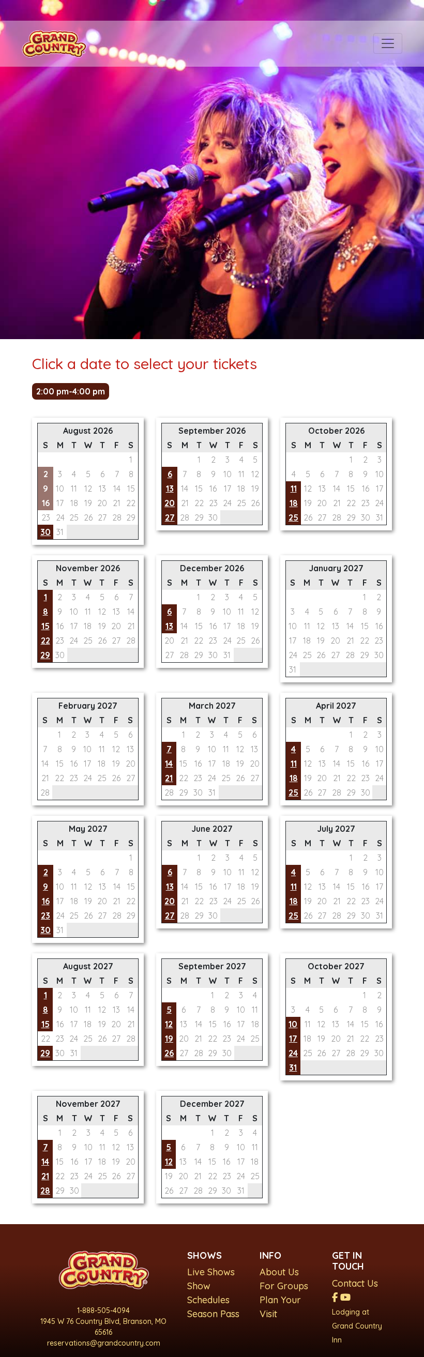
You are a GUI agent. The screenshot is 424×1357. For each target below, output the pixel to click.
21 (169, 778)
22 (45, 640)
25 (293, 517)
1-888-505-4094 (103, 1310)
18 (294, 503)
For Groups (284, 1286)
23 (45, 915)
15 (45, 626)
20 (169, 503)
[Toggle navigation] (387, 43)
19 (169, 1038)
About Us (279, 1272)
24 (293, 1053)
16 (46, 901)
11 (294, 488)
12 (169, 1024)
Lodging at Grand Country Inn (357, 1326)
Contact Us (355, 1283)
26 (169, 1053)
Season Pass (213, 1314)
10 (293, 1024)
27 (170, 517)
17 (293, 1038)
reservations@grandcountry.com (103, 1343)
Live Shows (211, 1272)
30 (45, 532)
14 (169, 763)
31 (293, 1067)
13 (170, 488)
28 (45, 1190)
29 (45, 655)
